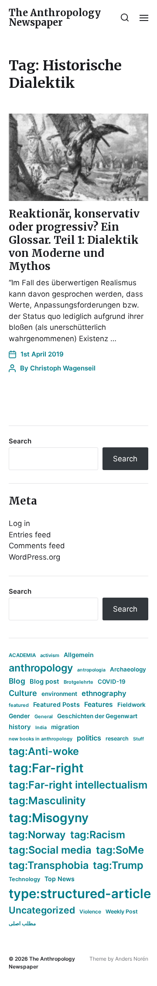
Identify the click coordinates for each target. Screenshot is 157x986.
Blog (17, 680)
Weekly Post (122, 911)
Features (98, 704)
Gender (19, 716)
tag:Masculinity (47, 800)
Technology (24, 879)
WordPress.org (34, 557)
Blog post (44, 681)
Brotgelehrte (78, 682)
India (41, 727)
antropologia (91, 670)
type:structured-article (80, 893)
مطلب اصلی (22, 923)
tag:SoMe (120, 850)
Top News (59, 878)
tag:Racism (97, 834)
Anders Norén (131, 958)
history (20, 727)
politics (89, 737)
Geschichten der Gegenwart (97, 716)
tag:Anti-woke (44, 751)
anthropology (41, 668)
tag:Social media (50, 850)
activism (49, 655)
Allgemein (79, 654)
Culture (23, 693)
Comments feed (37, 545)
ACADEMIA (22, 655)
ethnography (104, 693)
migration (65, 726)
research (117, 738)
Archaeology (128, 669)
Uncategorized (42, 910)
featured (19, 705)
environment (59, 693)
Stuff (138, 739)
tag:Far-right (46, 768)
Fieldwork (131, 704)
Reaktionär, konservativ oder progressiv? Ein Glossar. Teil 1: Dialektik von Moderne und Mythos (74, 240)
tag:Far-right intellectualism (78, 784)
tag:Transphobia (49, 865)
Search (20, 441)
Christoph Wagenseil (63, 368)
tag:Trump (118, 865)
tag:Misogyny (49, 817)
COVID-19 (112, 681)
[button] (125, 17)
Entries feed (30, 534)
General (43, 716)
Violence (90, 911)
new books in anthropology (40, 739)
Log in (19, 523)
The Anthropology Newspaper (55, 17)
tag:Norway (37, 834)
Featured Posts (56, 704)
